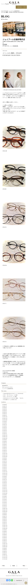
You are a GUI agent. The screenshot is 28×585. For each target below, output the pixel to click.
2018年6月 (4, 549)
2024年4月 (4, 447)
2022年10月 (4, 474)
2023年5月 (4, 464)
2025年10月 (4, 419)
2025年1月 (4, 433)
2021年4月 (4, 502)
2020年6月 (4, 517)
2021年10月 (4, 493)
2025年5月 (4, 427)
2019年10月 (4, 528)
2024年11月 (4, 436)
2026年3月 (4, 412)
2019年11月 (4, 526)
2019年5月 (4, 536)
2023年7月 (4, 461)
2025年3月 (4, 430)
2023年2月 (4, 468)
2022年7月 (4, 479)
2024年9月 (4, 439)
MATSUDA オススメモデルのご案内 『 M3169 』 (13, 398)
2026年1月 (4, 415)
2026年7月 (4, 406)
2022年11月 (4, 473)
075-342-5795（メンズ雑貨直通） (11, 46)
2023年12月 (4, 453)
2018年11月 (4, 545)
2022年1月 (4, 488)
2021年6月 (4, 499)
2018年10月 (4, 546)
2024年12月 (4, 435)
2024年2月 (4, 450)
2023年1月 (4, 470)
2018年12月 (4, 543)
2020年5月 (4, 519)
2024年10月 (4, 438)
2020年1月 (4, 523)
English (7, 3)
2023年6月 (4, 462)
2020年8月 (4, 514)
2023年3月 (4, 467)
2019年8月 (4, 531)
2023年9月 (4, 458)
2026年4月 (4, 410)
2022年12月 (4, 471)
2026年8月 (4, 404)
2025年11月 (4, 418)
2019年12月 (4, 525)
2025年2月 (4, 432)
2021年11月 (4, 491)
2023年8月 (4, 459)
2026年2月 (4, 413)
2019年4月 (4, 537)
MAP (4, 44)
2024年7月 (4, 442)
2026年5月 (4, 409)
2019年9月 (4, 529)
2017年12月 (4, 555)
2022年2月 (4, 487)
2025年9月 (4, 421)
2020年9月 (4, 513)
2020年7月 (4, 516)
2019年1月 (4, 542)
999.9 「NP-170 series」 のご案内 (10, 395)
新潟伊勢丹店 (5, 385)
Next (24, 565)
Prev (4, 565)
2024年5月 (4, 445)
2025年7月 (4, 424)
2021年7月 (4, 497)
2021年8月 (4, 496)
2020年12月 (4, 508)
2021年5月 (4, 500)
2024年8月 (4, 441)
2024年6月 (4, 444)
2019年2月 (4, 540)
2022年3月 (4, 485)
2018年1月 (4, 554)
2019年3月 (4, 539)
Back (14, 565)
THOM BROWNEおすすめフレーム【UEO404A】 (13, 393)
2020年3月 (4, 522)
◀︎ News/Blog (4, 19)
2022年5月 (4, 482)
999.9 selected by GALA (7, 387)
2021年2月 (4, 505)
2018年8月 (4, 548)
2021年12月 (4, 490)
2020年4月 (4, 520)
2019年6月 (4, 534)
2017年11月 (4, 557)
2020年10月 (4, 511)
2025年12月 (4, 416)
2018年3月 (4, 551)
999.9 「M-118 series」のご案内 (10, 396)
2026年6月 (4, 407)
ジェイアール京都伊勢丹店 (14, 39)
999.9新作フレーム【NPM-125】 (10, 399)
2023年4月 (4, 465)
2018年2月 (4, 552)
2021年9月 (4, 494)
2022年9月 (4, 476)
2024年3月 (4, 448)
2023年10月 (4, 456)
